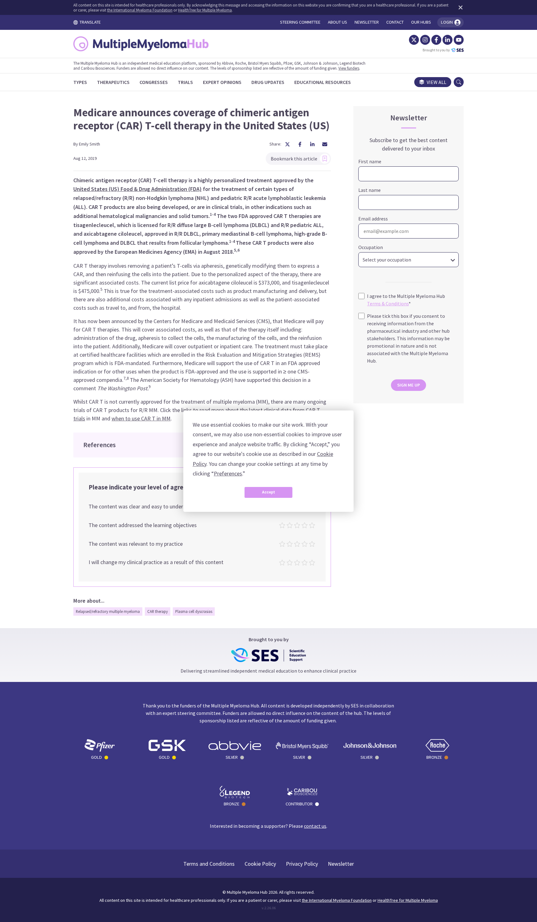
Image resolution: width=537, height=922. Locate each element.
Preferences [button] (228, 473)
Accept (268, 492)
